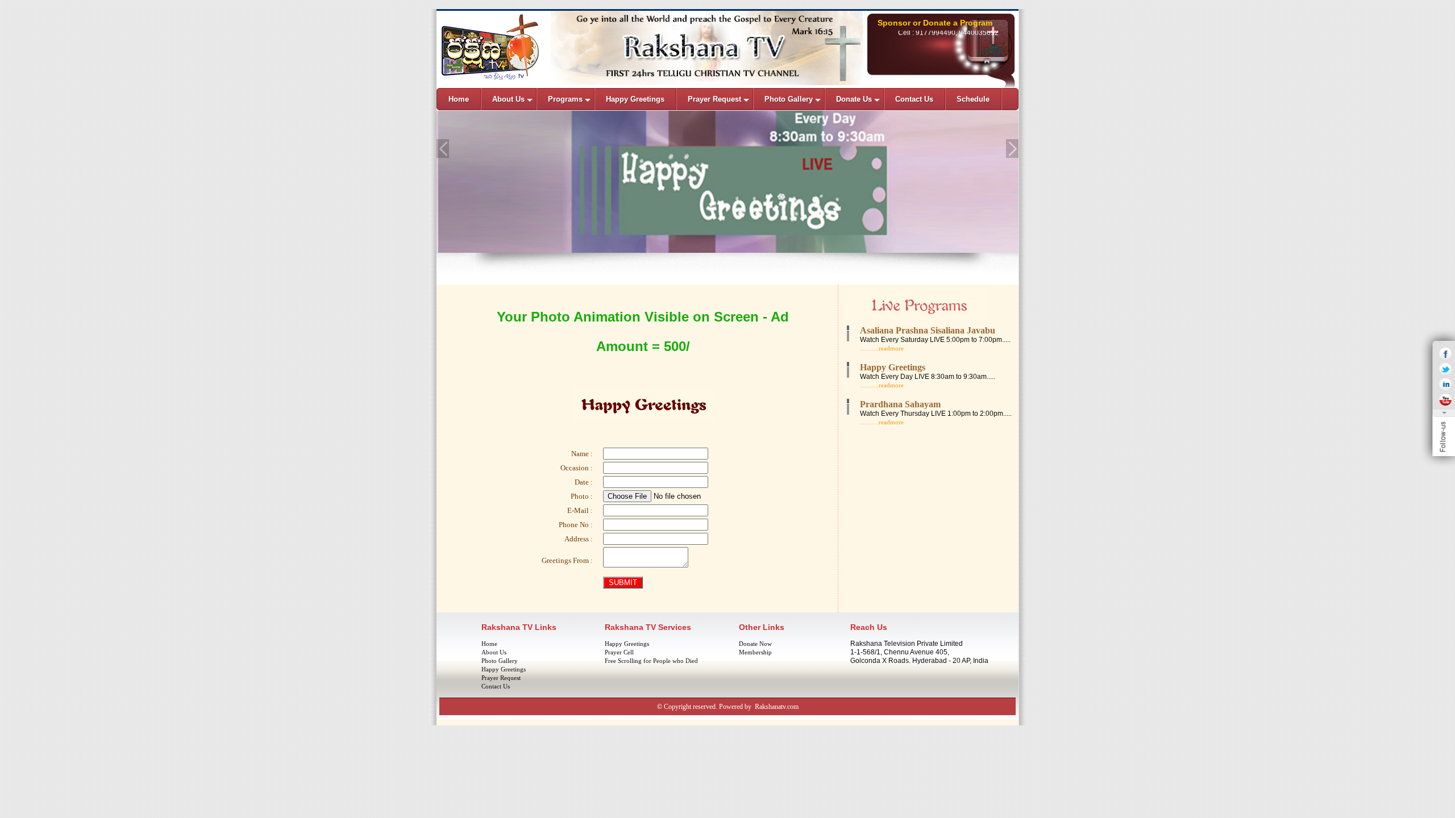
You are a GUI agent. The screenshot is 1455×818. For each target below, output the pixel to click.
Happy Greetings (503, 669)
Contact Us (495, 686)
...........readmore (882, 385)
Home (489, 643)
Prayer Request (501, 677)
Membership (755, 652)
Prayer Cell (619, 652)
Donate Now (755, 643)
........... (869, 348)
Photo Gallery (499, 660)
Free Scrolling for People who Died (651, 660)
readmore (891, 348)
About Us (493, 652)
